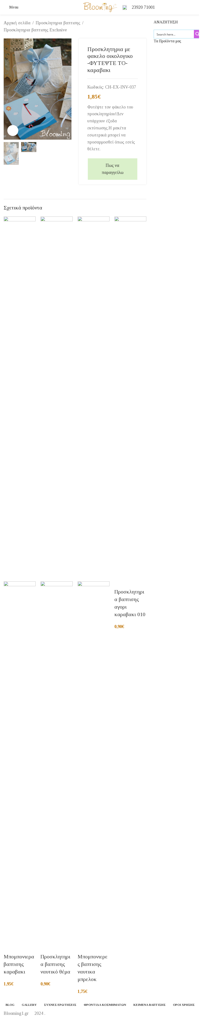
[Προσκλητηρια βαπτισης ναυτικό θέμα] (56, 398)
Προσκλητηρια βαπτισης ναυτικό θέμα (55, 964)
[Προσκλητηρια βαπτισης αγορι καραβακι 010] (130, 398)
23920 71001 (143, 7)
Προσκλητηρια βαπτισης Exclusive (35, 29)
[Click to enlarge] (12, 130)
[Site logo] (100, 6)
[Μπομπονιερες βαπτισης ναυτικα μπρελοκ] (94, 398)
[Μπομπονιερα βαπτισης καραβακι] (20, 398)
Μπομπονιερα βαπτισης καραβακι (19, 964)
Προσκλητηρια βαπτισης (58, 22)
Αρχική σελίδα (17, 22)
